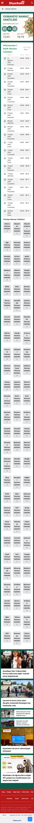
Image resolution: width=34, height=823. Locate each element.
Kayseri (17, 416)
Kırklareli (27, 417)
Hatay (7, 385)
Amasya (17, 246)
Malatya (17, 446)
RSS (5, 815)
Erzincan (27, 338)
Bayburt (27, 571)
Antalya (7, 260)
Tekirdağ (17, 526)
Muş (7, 481)
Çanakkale (17, 305)
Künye (3, 792)
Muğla (27, 462)
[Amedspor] (17, 659)
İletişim (9, 792)
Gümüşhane (17, 370)
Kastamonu (7, 417)
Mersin (27, 385)
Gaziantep (27, 354)
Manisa (27, 446)
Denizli (17, 320)
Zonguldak (7, 573)
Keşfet (17, 798)
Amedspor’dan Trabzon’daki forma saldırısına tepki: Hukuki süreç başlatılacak (16, 673)
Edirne (7, 336)
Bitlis (7, 290)
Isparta (17, 385)
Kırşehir (7, 432)
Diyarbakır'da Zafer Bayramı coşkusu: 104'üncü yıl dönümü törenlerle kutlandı (22, 723)
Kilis (7, 637)
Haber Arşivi (16, 792)
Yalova (17, 620)
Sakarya (27, 497)
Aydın (27, 260)
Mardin (17, 462)
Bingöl (27, 274)
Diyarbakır (27, 321)
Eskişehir (17, 354)
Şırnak (7, 604)
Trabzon (7, 541)
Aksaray (17, 571)
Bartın (17, 604)
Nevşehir (17, 482)
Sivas (7, 525)
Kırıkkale (17, 589)
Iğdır (7, 620)
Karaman (7, 589)
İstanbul (7, 401)
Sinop (27, 511)
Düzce (27, 637)
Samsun (7, 511)
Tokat (27, 525)
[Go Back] (30, 819)
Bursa (7, 304)
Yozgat (27, 558)
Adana (7, 227)
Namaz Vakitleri (10, 9)
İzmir (17, 399)
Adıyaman (17, 228)
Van (17, 558)
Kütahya (7, 447)
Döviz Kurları (25, 792)
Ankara (27, 246)
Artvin (17, 260)
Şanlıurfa (27, 543)
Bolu (17, 290)
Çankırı (27, 304)
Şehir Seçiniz (27, 47)
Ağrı (7, 246)
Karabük (27, 622)
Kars (27, 399)
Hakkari (27, 369)
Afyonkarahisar (27, 230)
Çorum (7, 320)
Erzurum (7, 354)
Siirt (17, 511)
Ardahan (27, 605)
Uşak (7, 558)
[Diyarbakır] (17, 689)
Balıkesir (7, 275)
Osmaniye (17, 638)
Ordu (7, 497)
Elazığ (17, 336)
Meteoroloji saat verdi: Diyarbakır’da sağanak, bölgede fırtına (23, 713)
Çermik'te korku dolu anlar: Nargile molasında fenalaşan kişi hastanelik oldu (16, 703)
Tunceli (17, 541)
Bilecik (17, 274)
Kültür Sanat (25, 798)
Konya (27, 432)
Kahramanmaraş (7, 465)
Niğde (27, 481)
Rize (17, 497)
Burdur (27, 290)
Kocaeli (17, 432)
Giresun (7, 369)
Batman (27, 588)
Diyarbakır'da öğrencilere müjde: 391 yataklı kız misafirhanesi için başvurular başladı (17, 778)
